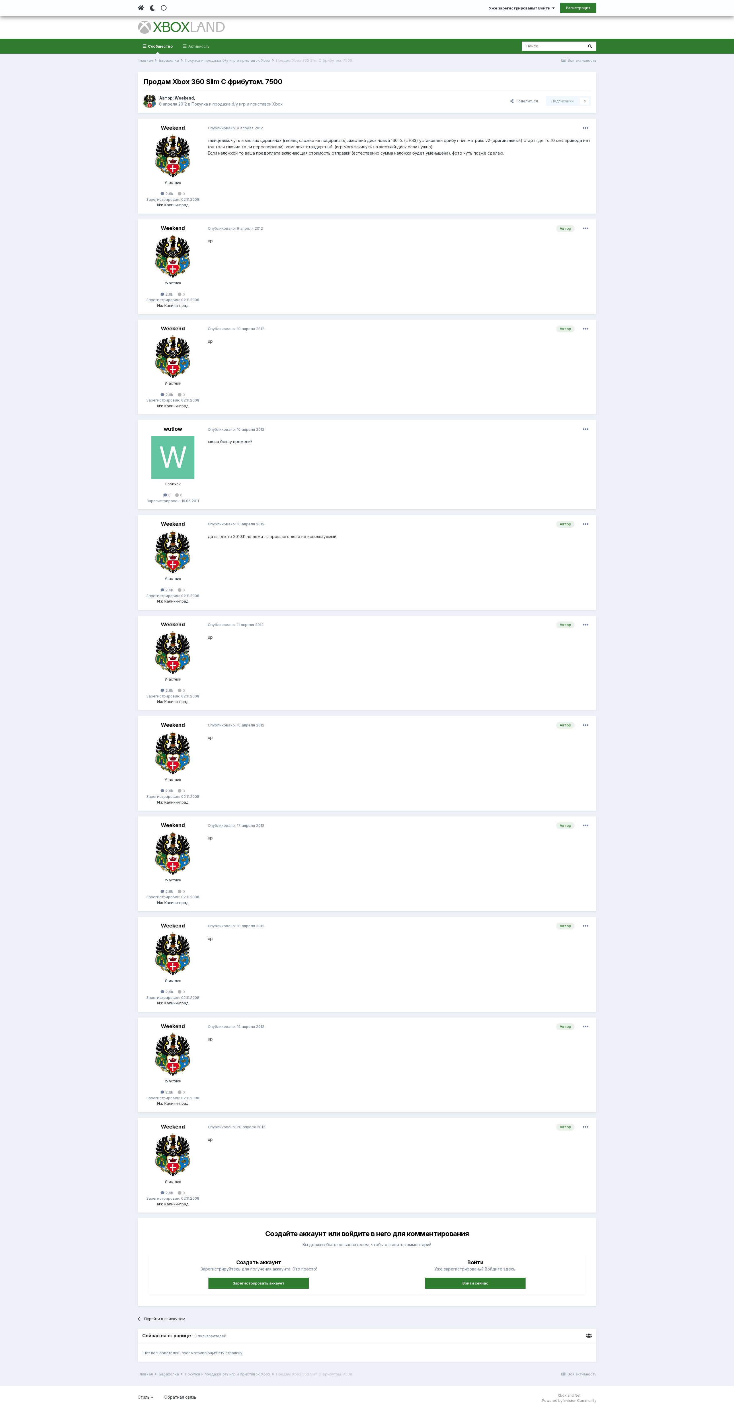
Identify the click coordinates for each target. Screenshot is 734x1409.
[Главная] (141, 8)
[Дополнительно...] (585, 128)
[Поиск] (589, 46)
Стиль (144, 1397)
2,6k (168, 193)
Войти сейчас (475, 1283)
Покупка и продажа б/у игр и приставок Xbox (237, 104)
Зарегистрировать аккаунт (258, 1283)
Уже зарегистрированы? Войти (520, 8)
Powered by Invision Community (569, 1400)
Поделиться (526, 101)
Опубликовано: (235, 128)
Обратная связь (180, 1397)
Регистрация (578, 7)
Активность (198, 46)
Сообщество (160, 46)
